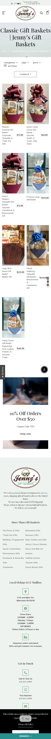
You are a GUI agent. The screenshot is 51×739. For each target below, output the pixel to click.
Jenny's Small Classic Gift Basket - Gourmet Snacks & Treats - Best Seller (32, 135)
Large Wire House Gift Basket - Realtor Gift (7, 272)
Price (36, 62)
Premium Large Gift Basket (33, 198)
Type (24, 62)
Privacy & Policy (25, 724)
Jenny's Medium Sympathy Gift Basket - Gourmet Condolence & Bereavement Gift (8, 206)
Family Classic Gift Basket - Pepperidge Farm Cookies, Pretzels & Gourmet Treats (8, 349)
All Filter (12, 66)
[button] (25, 736)
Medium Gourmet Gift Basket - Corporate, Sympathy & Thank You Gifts (7, 135)
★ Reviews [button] (2, 372)
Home (4, 51)
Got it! (25, 733)
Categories (10, 62)
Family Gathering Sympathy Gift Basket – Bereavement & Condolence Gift (32, 278)
